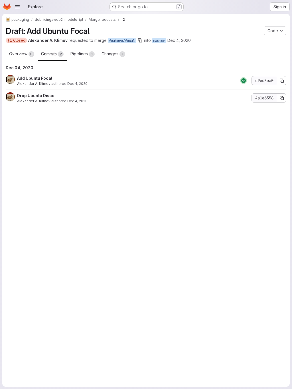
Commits (51, 53)
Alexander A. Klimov (33, 83)
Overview (21, 53)
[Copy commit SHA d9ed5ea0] (281, 80)
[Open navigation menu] (17, 6)
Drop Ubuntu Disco (35, 95)
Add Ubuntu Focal (34, 78)
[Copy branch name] (140, 40)
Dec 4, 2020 (179, 40)
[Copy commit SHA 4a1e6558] (281, 98)
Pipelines (81, 53)
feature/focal (122, 40)
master (159, 40)
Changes (112, 53)
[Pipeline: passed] (243, 80)
